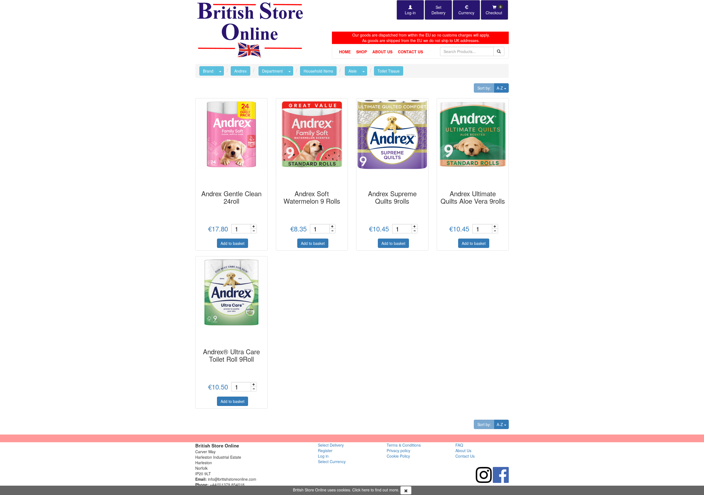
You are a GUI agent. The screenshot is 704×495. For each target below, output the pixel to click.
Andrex (240, 71)
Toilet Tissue (389, 71)
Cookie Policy (398, 456)
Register (325, 450)
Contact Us (410, 51)
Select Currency (332, 461)
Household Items (318, 71)
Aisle (352, 71)
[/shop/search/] (498, 51)
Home (345, 51)
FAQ (459, 445)
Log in (323, 456)
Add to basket (232, 243)
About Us (382, 51)
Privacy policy (398, 450)
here (366, 490)
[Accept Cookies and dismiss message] (405, 490)
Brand (208, 71)
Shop (361, 51)
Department (272, 71)
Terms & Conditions (404, 445)
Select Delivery (331, 445)
